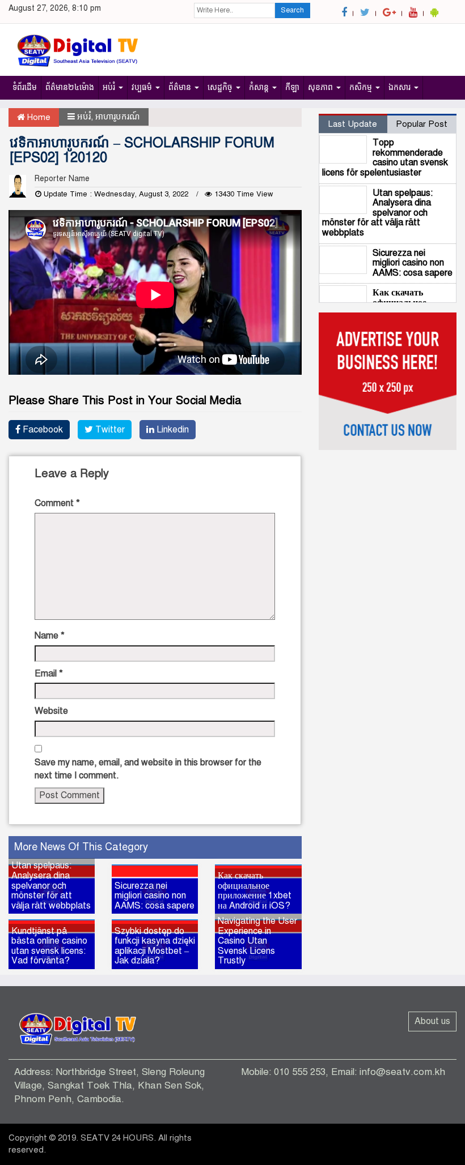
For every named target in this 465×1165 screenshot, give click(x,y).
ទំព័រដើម (24, 87)
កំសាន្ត (260, 87)
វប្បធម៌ (143, 87)
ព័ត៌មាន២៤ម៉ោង (69, 87)
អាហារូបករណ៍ (117, 117)
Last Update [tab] (352, 124)
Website (51, 711)
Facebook (41, 429)
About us (432, 1021)
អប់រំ (110, 87)
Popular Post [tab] (421, 124)
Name (50, 635)
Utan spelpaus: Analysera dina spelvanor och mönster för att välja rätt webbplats (377, 212)
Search (292, 10)
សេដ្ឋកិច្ (221, 87)
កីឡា (292, 87)
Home (37, 117)
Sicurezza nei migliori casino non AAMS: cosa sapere (413, 263)
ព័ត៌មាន (180, 87)
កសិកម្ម (361, 87)
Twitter (109, 429)
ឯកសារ (400, 87)
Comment (57, 503)
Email (49, 673)
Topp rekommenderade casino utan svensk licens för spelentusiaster (385, 157)
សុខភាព (321, 87)
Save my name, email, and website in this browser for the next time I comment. (148, 769)
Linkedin (171, 429)
